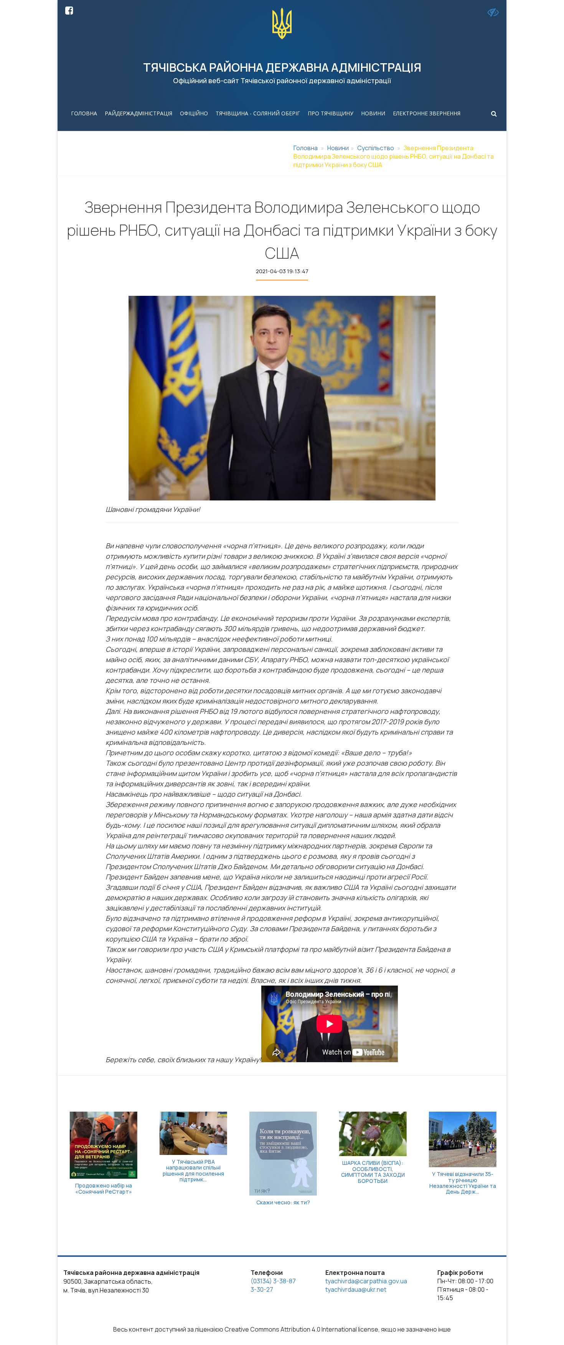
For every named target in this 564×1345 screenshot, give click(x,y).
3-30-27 (262, 1289)
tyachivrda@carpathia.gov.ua (366, 1281)
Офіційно (194, 113)
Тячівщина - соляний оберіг (258, 113)
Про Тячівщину (330, 113)
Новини (373, 113)
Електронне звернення (426, 113)
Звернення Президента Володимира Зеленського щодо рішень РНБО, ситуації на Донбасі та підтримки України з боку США (394, 156)
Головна (84, 113)
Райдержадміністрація (138, 113)
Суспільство (375, 148)
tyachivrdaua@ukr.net (355, 1289)
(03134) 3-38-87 (273, 1281)
